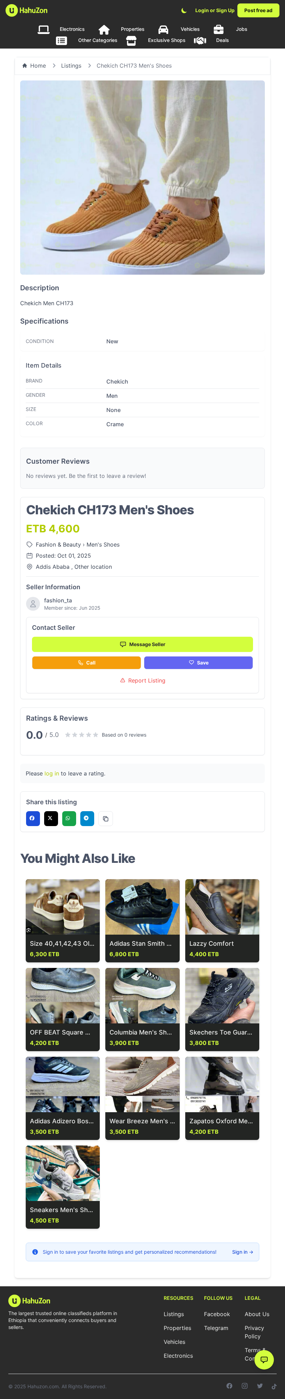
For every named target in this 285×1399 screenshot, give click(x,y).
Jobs (241, 29)
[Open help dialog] (264, 1360)
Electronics (72, 29)
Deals (222, 40)
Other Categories (97, 40)
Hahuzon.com (43, 1386)
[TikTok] (274, 1386)
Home (38, 65)
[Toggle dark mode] (184, 10)
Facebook (217, 1314)
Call (91, 663)
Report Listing (146, 680)
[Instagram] (244, 1386)
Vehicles (190, 29)
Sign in (242, 1252)
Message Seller (147, 644)
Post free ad (258, 10)
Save (203, 663)
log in (51, 773)
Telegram (216, 1327)
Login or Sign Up (215, 10)
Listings (71, 65)
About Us (257, 1314)
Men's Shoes (103, 544)
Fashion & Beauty (59, 544)
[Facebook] (229, 1386)
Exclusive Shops (167, 40)
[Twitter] (259, 1386)
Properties (133, 29)
